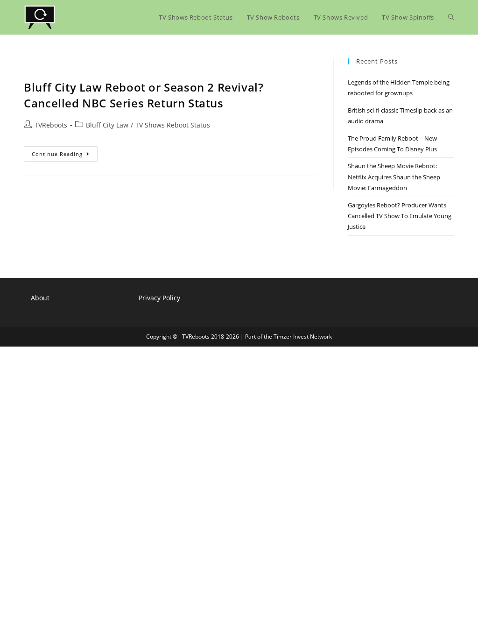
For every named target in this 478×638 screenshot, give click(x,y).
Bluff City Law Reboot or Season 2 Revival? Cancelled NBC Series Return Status (143, 95)
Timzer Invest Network (303, 336)
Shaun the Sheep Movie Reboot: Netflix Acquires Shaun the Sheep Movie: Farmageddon (394, 177)
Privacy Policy (159, 297)
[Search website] (451, 17)
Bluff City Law (107, 125)
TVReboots (51, 125)
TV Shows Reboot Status (172, 125)
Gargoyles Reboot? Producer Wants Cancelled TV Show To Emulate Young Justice (399, 216)
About (40, 297)
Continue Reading (65, 155)
